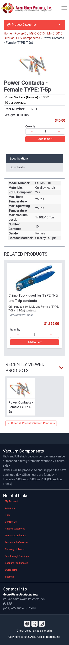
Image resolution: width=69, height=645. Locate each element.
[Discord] (27, 624)
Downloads (17, 167)
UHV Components (28, 38)
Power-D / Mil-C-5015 (29, 33)
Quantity (30, 126)
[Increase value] (59, 131)
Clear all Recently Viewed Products (33, 423)
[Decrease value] (31, 131)
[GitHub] (42, 624)
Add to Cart (45, 138)
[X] (34, 624)
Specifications (19, 158)
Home (8, 33)
